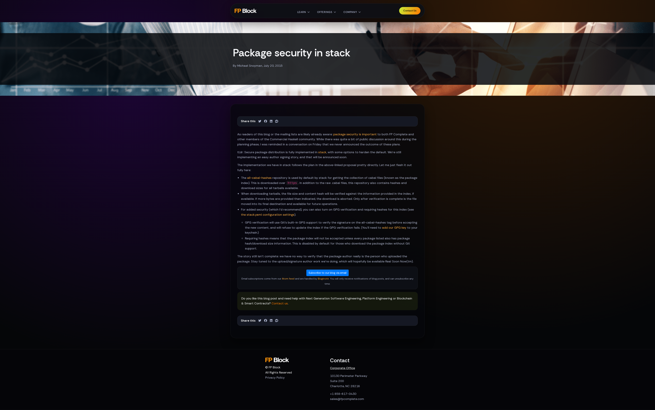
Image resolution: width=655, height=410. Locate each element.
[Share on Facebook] (265, 121)
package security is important (355, 134)
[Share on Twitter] (259, 121)
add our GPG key (394, 228)
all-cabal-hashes (259, 178)
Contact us (280, 303)
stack (322, 152)
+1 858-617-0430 (343, 394)
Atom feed (288, 278)
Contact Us (409, 10)
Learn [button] (301, 12)
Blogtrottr (323, 278)
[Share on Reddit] (276, 121)
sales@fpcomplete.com (347, 399)
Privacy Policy (275, 378)
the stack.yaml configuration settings (267, 215)
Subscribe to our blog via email (327, 273)
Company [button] (350, 12)
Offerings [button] (324, 12)
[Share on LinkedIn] (271, 121)
